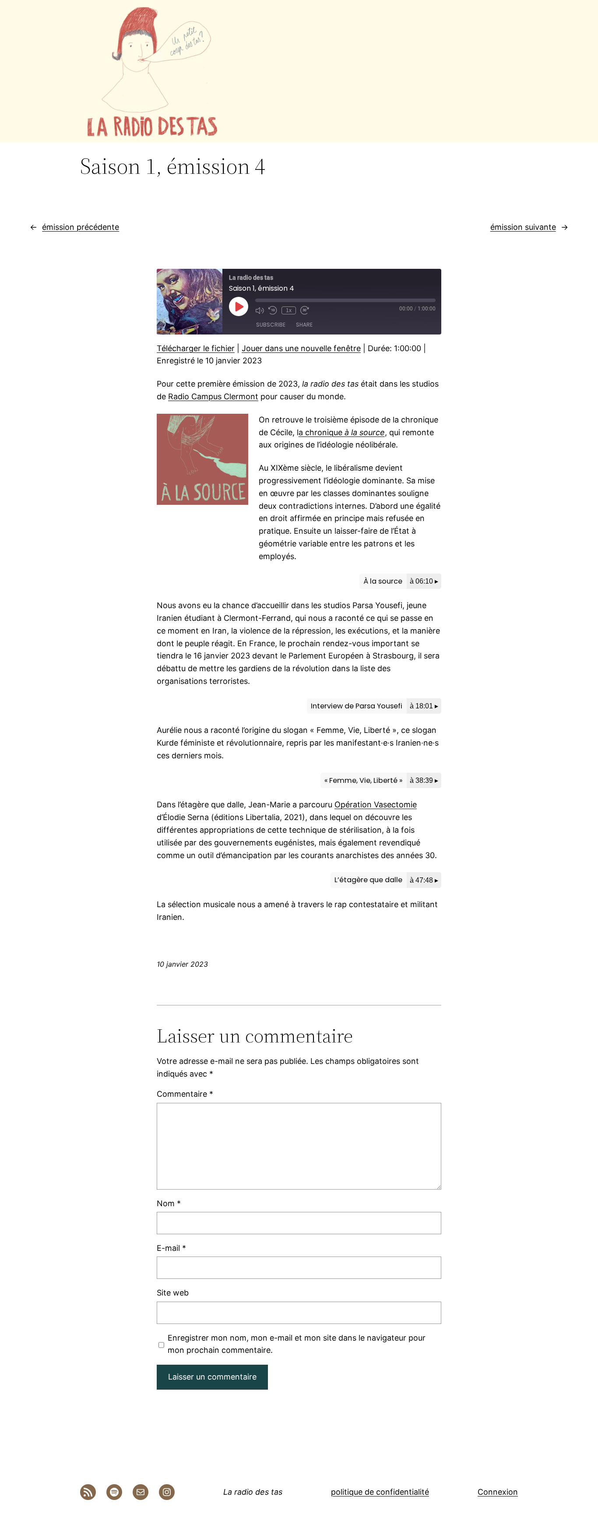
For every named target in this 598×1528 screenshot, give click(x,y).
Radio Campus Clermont (213, 396)
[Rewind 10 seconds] (272, 310)
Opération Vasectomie (375, 804)
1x (289, 310)
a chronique (342, 432)
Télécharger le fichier (196, 348)
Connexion (498, 1491)
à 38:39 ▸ (424, 780)
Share (304, 324)
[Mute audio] (259, 310)
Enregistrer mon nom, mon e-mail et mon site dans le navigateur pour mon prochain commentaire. (297, 1344)
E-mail (171, 1248)
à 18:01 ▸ (424, 706)
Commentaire (185, 1093)
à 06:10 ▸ (424, 581)
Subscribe (270, 324)
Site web (173, 1292)
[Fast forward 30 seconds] (304, 310)
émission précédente (80, 227)
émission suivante (523, 227)
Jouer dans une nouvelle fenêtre (301, 348)
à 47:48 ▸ (424, 880)
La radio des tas (252, 1491)
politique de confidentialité (380, 1491)
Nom (169, 1203)
